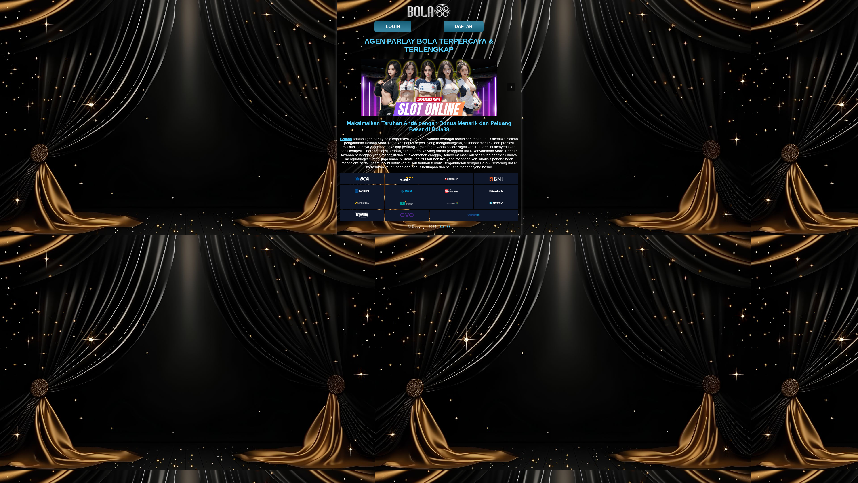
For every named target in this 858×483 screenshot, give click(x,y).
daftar (463, 26)
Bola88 (445, 227)
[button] (347, 87)
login (393, 26)
